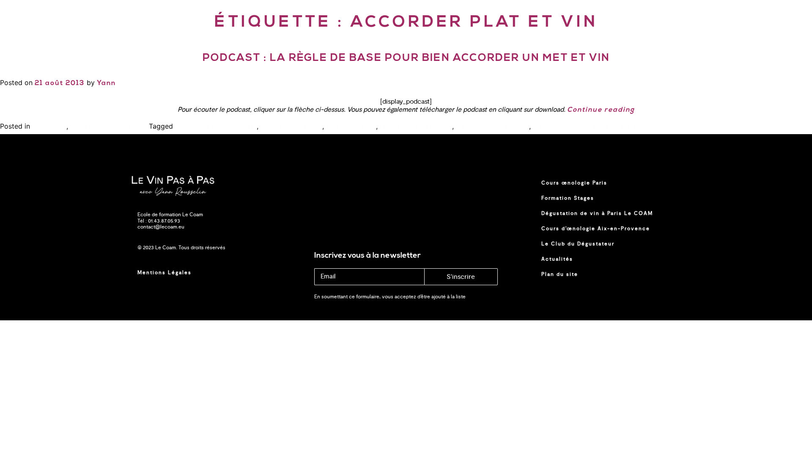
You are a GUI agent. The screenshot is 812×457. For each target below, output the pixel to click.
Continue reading (601, 110)
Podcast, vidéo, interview (109, 127)
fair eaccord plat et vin (416, 127)
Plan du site (559, 274)
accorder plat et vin (291, 127)
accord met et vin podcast (216, 127)
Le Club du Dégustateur (577, 243)
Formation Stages (567, 198)
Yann (106, 83)
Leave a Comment (639, 127)
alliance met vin (351, 127)
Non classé (49, 127)
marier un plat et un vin (492, 127)
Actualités (557, 259)
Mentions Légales (164, 272)
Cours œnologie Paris (574, 182)
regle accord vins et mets (572, 127)
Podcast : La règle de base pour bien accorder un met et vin (406, 58)
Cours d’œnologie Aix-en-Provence (595, 228)
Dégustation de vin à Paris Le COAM (597, 213)
